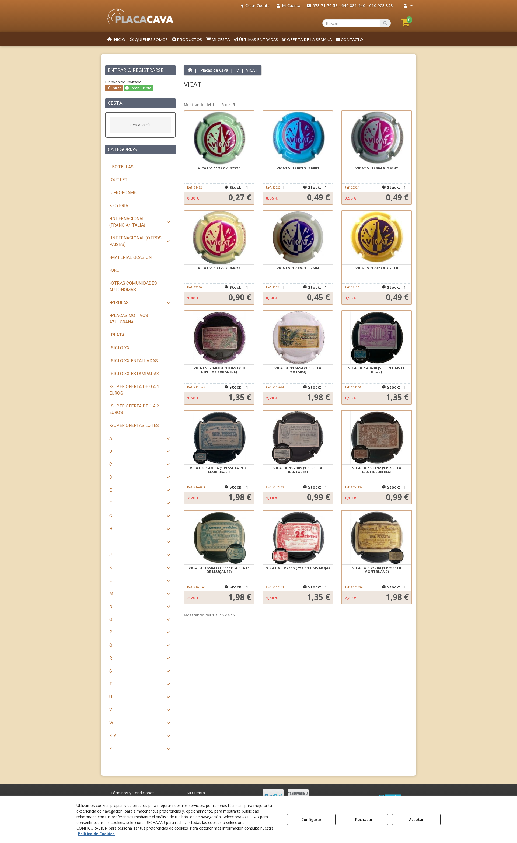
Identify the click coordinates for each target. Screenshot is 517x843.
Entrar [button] (115, 87)
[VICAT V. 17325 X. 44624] (219, 238)
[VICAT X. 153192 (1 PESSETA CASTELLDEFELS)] (376, 438)
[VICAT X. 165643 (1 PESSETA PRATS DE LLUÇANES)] (219, 538)
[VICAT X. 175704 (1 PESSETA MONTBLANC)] (376, 538)
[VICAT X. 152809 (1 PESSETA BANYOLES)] (298, 438)
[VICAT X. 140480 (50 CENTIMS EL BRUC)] (376, 338)
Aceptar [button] (416, 819)
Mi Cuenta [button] (196, 792)
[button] (140, 16)
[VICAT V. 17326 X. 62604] (298, 238)
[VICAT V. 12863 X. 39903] (298, 138)
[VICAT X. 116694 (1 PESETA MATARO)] (298, 338)
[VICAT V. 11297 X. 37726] (219, 138)
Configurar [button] (311, 819)
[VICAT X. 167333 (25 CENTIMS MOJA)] (298, 538)
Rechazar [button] (364, 819)
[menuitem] (255, 5)
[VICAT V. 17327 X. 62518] (376, 238)
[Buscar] (385, 23)
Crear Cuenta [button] (140, 87)
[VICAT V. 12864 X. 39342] (376, 138)
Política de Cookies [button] (96, 833)
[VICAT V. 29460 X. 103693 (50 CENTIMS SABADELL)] (219, 338)
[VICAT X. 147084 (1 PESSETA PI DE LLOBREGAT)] (219, 438)
